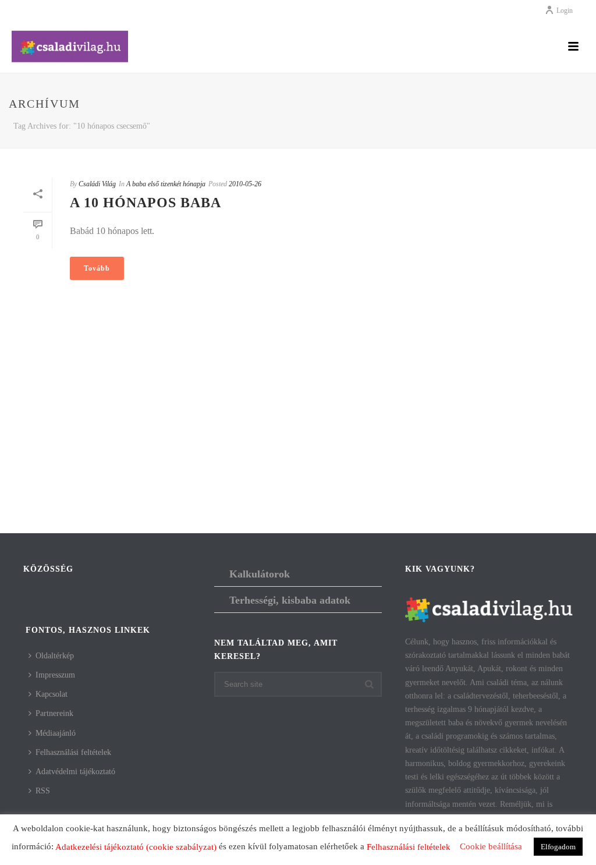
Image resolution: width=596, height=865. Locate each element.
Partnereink (54, 713)
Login (564, 10)
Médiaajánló (56, 733)
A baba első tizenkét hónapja (165, 184)
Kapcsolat (52, 694)
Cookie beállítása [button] (491, 846)
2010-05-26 (245, 184)
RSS (43, 790)
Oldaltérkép (55, 655)
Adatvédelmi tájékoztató (75, 771)
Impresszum (55, 675)
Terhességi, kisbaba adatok (289, 600)
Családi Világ (97, 184)
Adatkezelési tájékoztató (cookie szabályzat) (136, 847)
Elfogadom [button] (558, 846)
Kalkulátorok (259, 574)
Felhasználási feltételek (73, 752)
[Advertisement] (298, 440)
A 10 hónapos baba (145, 202)
